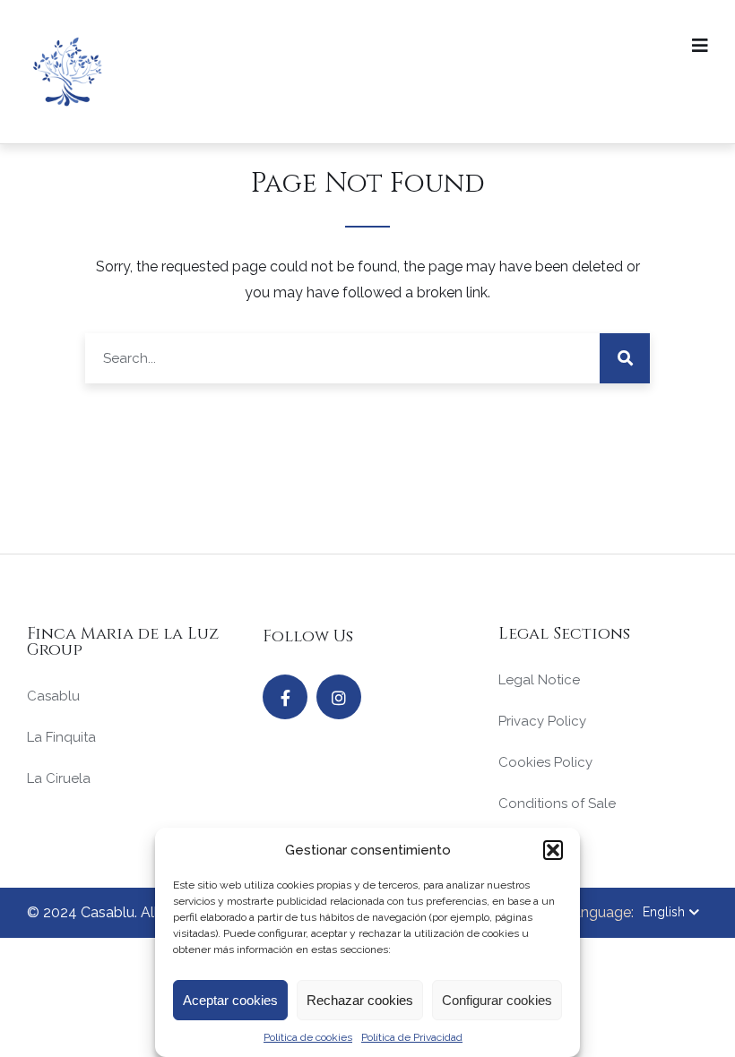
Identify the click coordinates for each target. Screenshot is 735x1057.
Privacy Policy (542, 721)
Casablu (53, 696)
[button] (553, 850)
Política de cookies (308, 1037)
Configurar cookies (497, 1000)
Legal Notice (539, 680)
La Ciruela (59, 778)
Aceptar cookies (230, 1000)
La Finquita (61, 737)
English (664, 912)
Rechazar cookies (360, 1000)
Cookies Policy (545, 762)
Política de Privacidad (412, 1037)
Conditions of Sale (557, 803)
